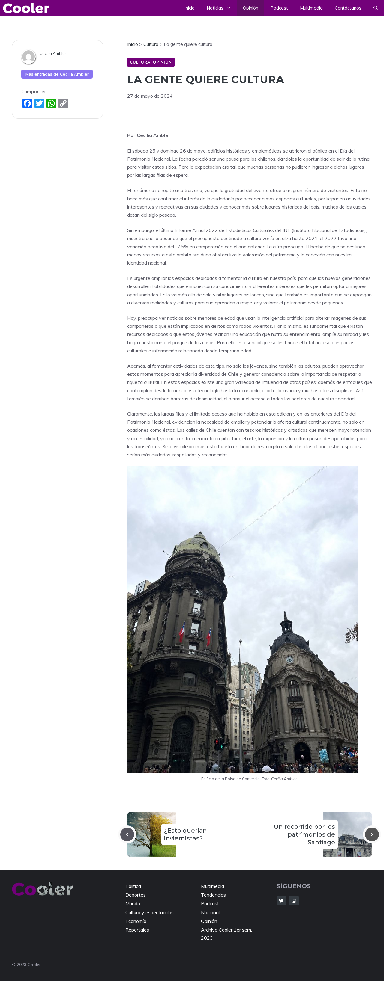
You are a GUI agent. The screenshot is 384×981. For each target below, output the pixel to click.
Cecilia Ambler (53, 53)
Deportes (135, 895)
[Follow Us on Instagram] (294, 900)
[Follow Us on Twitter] (281, 900)
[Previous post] (127, 834)
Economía (135, 921)
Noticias (215, 8)
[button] (376, 8)
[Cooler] (26, 8)
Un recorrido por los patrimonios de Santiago (304, 834)
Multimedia (311, 8)
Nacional (210, 912)
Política (133, 886)
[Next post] (372, 834)
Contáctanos (348, 8)
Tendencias (213, 895)
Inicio (189, 8)
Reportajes (137, 930)
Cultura (140, 62)
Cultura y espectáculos (149, 912)
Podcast (279, 8)
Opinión (250, 8)
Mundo (132, 903)
